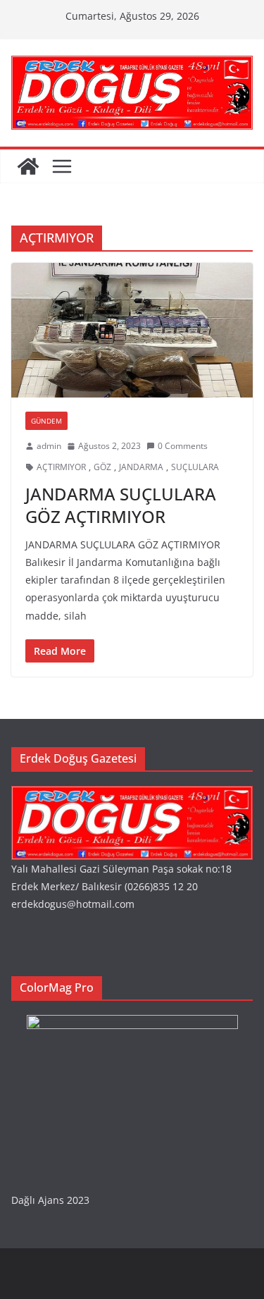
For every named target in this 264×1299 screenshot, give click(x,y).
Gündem (46, 421)
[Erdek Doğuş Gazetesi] (28, 166)
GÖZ (102, 467)
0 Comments (183, 446)
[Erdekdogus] (132, 794)
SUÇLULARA (195, 467)
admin (49, 446)
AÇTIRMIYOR (61, 467)
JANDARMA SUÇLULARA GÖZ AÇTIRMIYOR (120, 504)
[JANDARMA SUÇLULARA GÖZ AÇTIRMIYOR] (132, 330)
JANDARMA (141, 467)
